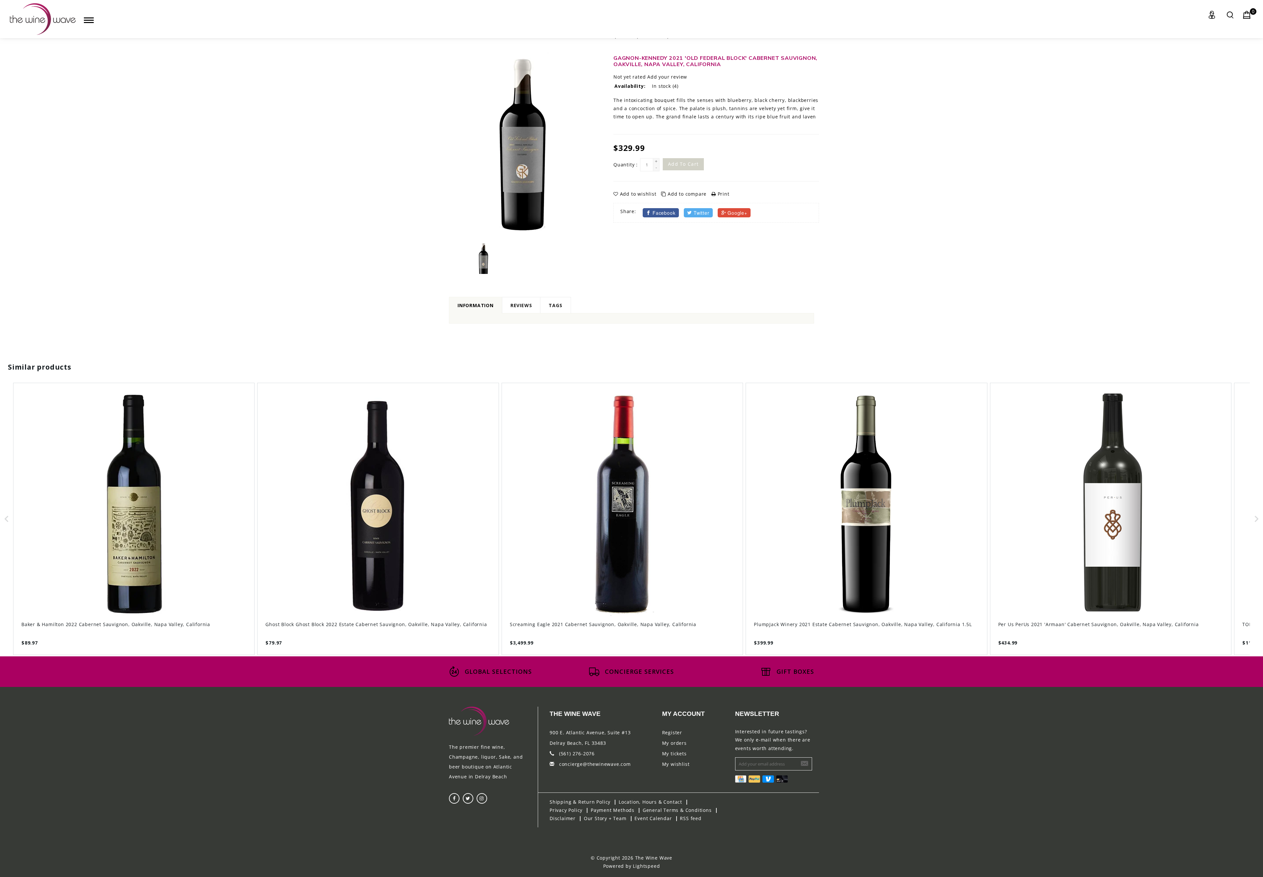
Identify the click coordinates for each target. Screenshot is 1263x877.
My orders (674, 743)
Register (672, 732)
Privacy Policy (566, 810)
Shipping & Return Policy (580, 802)
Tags (555, 305)
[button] (6, 518)
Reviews (521, 305)
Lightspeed (646, 866)
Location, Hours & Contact (650, 802)
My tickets (674, 753)
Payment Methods (612, 810)
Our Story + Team (605, 818)
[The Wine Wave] (43, 19)
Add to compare (687, 194)
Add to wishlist (638, 194)
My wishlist (676, 764)
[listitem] (134, 519)
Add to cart (683, 164)
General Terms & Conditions (677, 810)
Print (723, 194)
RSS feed (690, 818)
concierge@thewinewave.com (595, 764)
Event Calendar (653, 818)
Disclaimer (563, 818)
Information (476, 305)
